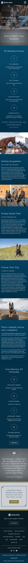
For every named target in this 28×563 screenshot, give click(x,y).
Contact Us (14, 542)
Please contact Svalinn (6, 349)
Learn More (14, 443)
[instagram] (11, 550)
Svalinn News (13, 539)
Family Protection (19, 531)
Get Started (14, 502)
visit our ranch (18, 220)
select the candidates (6, 170)
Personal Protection (14, 534)
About (21, 539)
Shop (23, 537)
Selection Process (8, 537)
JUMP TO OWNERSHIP (14, 127)
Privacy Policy (14, 558)
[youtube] (16, 550)
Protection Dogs (8, 531)
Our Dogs (17, 537)
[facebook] (14, 550)
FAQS (6, 539)
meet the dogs (19, 273)
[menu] (25, 2)
